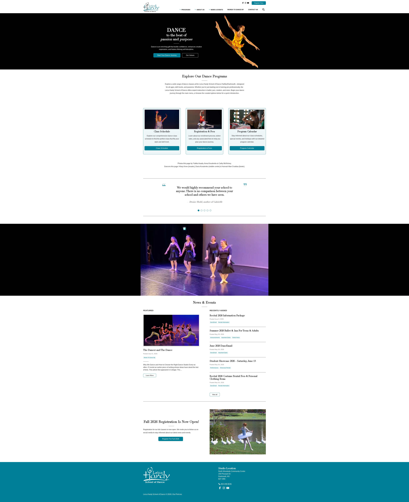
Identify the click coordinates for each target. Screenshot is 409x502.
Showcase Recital (225, 368)
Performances (214, 368)
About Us (200, 10)
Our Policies (177, 494)
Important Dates (226, 337)
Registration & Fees (204, 148)
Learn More (150, 375)
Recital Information (223, 322)
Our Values (190, 55)
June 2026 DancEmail (221, 346)
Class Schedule (162, 148)
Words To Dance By (235, 9)
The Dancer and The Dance (157, 350)
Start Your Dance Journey (167, 55)
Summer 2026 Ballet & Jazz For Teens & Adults (234, 331)
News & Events (217, 10)
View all (214, 394)
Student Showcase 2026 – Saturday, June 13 (233, 361)
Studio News (236, 337)
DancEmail (213, 322)
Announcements (215, 337)
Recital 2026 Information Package (227, 316)
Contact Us (253, 9)
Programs (185, 10)
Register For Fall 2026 (170, 439)
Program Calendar (247, 148)
